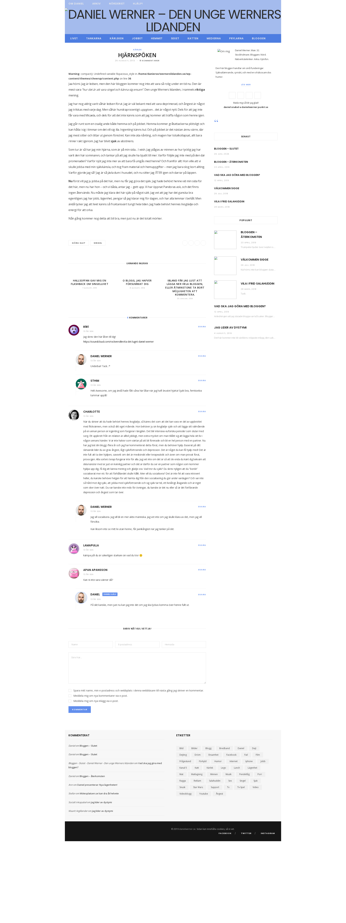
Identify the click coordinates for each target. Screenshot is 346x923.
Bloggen (259, 38)
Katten (193, 38)
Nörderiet (117, 3)
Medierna (214, 38)
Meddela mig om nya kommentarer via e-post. (100, 695)
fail (246, 754)
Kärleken (117, 38)
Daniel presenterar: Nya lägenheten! (97, 784)
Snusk (182, 787)
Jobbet (137, 38)
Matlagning (196, 774)
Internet (234, 761)
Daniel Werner (101, 356)
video (256, 787)
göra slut (78, 242)
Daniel (95, 594)
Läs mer (246, 84)
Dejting (183, 754)
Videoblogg (185, 793)
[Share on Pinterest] (203, 243)
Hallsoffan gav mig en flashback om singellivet (89, 282)
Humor (218, 761)
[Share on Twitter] (52, 105)
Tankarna (93, 38)
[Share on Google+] (197, 243)
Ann (70, 784)
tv (228, 787)
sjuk (256, 780)
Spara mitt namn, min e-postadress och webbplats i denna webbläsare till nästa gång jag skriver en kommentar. (138, 690)
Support (215, 787)
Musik (228, 774)
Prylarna (236, 38)
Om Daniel (76, 3)
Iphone (249, 761)
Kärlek (137, 49)
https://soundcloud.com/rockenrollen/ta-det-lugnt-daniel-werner (118, 341)
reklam (197, 780)
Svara (202, 326)
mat (181, 774)
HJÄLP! (138, 3)
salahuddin (214, 780)
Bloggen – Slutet (226, 148)
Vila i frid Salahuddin (229, 201)
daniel (241, 748)
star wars (198, 787)
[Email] (52, 114)
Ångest (219, 793)
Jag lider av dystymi (230, 327)
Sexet (175, 38)
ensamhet (213, 754)
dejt (254, 748)
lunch (237, 767)
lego (223, 767)
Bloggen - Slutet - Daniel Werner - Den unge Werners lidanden (101, 763)
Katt (197, 767)
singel (98, 242)
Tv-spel (241, 787)
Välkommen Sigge (226, 188)
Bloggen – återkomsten (231, 162)
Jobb (263, 761)
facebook (231, 754)
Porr (260, 774)
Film (258, 754)
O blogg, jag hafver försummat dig (137, 282)
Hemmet (157, 38)
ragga (182, 780)
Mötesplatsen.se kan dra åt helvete (99, 793)
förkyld (203, 761)
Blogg (208, 748)
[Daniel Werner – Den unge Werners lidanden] (173, 20)
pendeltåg (244, 774)
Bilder (194, 748)
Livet (74, 38)
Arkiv (96, 3)
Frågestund (185, 761)
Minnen (214, 774)
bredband (224, 748)
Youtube (203, 793)
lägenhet (252, 767)
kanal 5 (183, 767)
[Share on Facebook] (52, 95)
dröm (198, 754)
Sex (230, 780)
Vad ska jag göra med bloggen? (237, 175)
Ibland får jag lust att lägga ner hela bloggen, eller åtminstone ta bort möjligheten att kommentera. (184, 287)
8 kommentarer (149, 60)
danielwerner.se (187, 829)
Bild (181, 748)
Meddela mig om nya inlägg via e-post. (95, 701)
